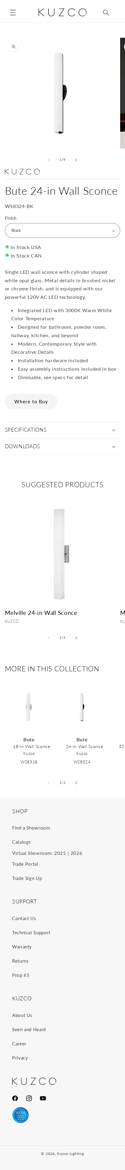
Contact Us (24, 918)
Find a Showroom (31, 827)
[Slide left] (49, 160)
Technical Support (31, 932)
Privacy (20, 1057)
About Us (22, 1015)
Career (19, 1043)
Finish (11, 218)
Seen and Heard (29, 1029)
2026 (77, 853)
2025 (60, 853)
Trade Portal (25, 864)
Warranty (22, 946)
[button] (13, 12)
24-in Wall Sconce (84, 746)
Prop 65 (20, 975)
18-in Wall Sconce (31, 746)
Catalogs (21, 842)
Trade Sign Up (27, 878)
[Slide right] (76, 160)
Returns (20, 961)
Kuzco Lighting (70, 1154)
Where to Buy (31, 401)
